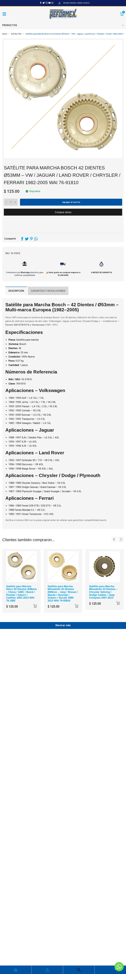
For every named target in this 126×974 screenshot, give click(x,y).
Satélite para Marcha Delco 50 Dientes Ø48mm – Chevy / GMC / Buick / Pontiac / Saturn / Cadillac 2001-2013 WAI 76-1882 (21, 593)
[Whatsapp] (52, 3)
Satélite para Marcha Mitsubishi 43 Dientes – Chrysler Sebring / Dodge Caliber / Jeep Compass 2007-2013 (103, 592)
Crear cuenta (83, 3)
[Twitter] (44, 3)
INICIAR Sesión (69, 3)
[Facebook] (41, 3)
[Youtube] (49, 3)
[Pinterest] (31, 239)
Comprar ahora (63, 212)
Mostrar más (63, 625)
